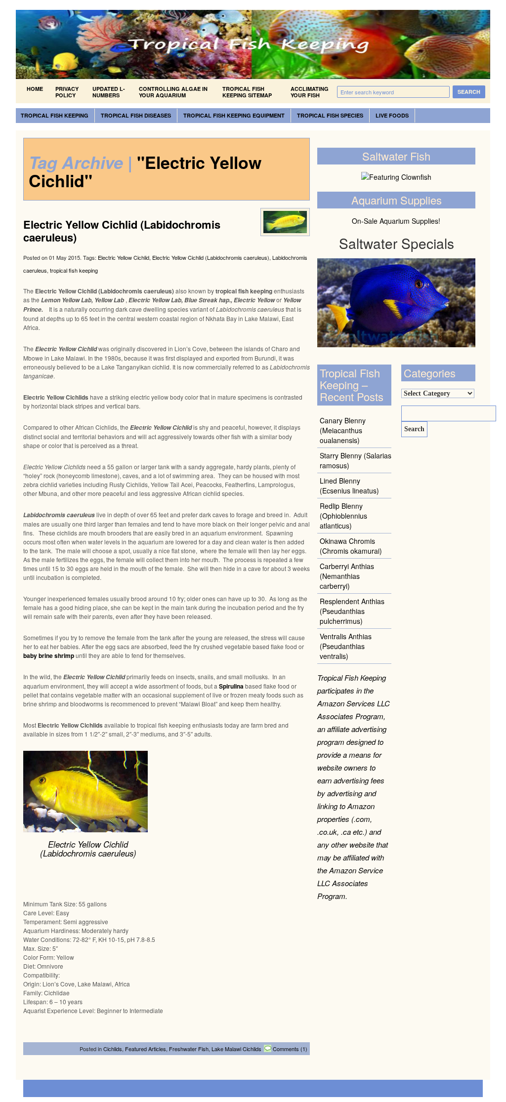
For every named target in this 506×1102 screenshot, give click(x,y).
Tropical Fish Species (330, 115)
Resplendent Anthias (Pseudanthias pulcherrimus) (352, 611)
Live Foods (392, 115)
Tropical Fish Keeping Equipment (234, 115)
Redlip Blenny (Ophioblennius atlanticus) (343, 516)
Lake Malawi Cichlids (236, 1049)
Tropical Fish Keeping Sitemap (247, 92)
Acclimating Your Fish (310, 92)
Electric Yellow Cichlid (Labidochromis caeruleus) (121, 230)
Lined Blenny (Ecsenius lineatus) (349, 485)
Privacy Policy (67, 92)
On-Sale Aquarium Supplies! (396, 221)
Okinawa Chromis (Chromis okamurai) (351, 546)
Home (35, 88)
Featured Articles (145, 1049)
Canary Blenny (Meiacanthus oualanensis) (343, 430)
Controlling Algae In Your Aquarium (173, 92)
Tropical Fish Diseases (136, 115)
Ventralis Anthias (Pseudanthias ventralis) (346, 646)
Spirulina (231, 686)
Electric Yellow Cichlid (123, 257)
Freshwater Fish (189, 1049)
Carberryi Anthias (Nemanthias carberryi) (347, 576)
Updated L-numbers (108, 92)
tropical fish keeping (74, 270)
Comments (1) (290, 1049)
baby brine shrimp (48, 655)
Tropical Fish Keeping (54, 115)
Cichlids (112, 1049)
